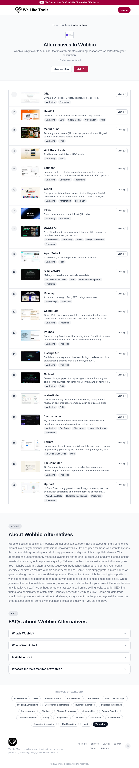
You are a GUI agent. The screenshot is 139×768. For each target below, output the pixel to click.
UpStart (49, 484)
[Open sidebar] (11, 10)
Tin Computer (53, 463)
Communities (88, 711)
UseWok (49, 111)
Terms (93, 748)
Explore (95, 743)
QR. (46, 93)
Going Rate (51, 310)
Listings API (51, 353)
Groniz (48, 189)
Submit (117, 743)
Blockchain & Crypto (115, 698)
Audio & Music (74, 698)
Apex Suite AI (52, 253)
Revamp (49, 293)
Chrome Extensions (66, 711)
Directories (65, 180)
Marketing (50, 102)
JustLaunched (53, 416)
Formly (48, 441)
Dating (46, 718)
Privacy (105, 748)
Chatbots (46, 711)
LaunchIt (49, 167)
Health (86, 724)
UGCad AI (50, 227)
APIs (72, 279)
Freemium (65, 102)
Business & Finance (85, 705)
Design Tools (62, 718)
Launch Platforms (97, 428)
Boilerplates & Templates (57, 705)
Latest (106, 743)
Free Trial (66, 302)
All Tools (82, 743)
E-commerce (52, 240)
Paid (103, 120)
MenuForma (51, 129)
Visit (79, 69)
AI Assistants (20, 698)
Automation (90, 120)
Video (79, 240)
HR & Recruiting (68, 724)
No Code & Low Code (56, 279)
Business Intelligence (76, 496)
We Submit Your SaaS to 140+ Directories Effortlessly (72, 2)
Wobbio (66, 25)
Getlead (49, 374)
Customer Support (28, 718)
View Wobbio (61, 69)
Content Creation (110, 711)
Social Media (74, 120)
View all (99, 724)
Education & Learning (44, 724)
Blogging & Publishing (27, 705)
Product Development (89, 279)
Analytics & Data (54, 496)
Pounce (49, 332)
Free (62, 141)
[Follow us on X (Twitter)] (128, 746)
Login (124, 10)
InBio (47, 210)
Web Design (51, 302)
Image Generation (95, 240)
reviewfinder (52, 395)
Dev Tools (64, 428)
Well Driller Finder (55, 150)
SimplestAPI (52, 271)
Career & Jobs (28, 711)
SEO (62, 120)
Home (55, 25)
